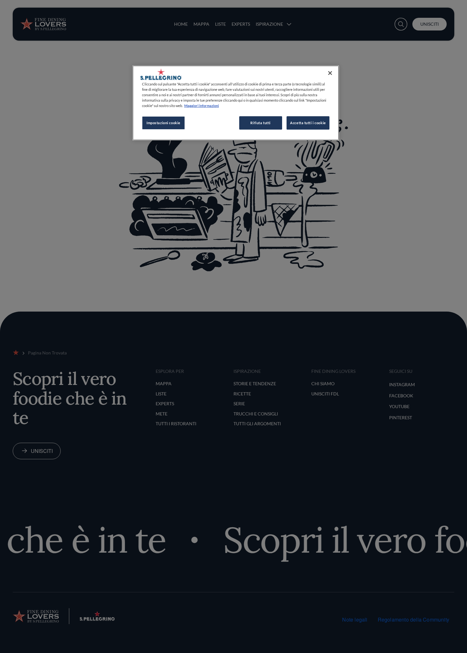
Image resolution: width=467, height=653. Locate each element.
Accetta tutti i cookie (308, 123)
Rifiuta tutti (260, 123)
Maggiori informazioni (201, 106)
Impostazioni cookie (163, 123)
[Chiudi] (330, 73)
